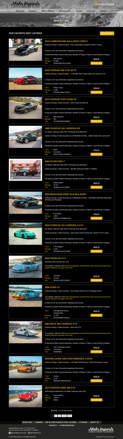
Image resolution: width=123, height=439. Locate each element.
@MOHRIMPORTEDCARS (18, 433)
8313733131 (31, 428)
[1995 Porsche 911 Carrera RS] (25, 137)
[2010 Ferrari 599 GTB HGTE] (25, 79)
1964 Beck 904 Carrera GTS (61, 324)
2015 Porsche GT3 (55, 258)
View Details (96, 63)
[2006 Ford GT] (25, 296)
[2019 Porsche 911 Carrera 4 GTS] (25, 234)
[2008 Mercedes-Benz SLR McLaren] (25, 203)
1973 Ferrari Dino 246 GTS (60, 387)
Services (32, 11)
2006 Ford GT (52, 287)
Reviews (79, 11)
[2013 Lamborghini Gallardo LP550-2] (25, 50)
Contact (103, 11)
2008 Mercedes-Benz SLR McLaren (65, 194)
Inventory (20, 11)
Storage (84, 422)
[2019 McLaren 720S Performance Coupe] (25, 367)
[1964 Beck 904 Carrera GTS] (25, 332)
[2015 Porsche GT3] (25, 267)
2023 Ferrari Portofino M (60, 99)
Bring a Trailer (47, 11)
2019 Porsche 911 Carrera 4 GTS (64, 225)
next (64, 416)
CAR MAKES (106, 33)
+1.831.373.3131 (106, 4)
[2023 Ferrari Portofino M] (25, 108)
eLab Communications (108, 436)
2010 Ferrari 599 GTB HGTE (60, 70)
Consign (39, 422)
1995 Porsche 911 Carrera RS (62, 128)
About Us (91, 11)
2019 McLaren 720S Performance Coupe (69, 358)
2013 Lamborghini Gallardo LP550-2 (66, 41)
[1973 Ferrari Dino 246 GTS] (25, 396)
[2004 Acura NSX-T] (25, 170)
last (69, 416)
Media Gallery (65, 11)
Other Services (67, 425)
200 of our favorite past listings (61, 422)
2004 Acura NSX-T (55, 161)
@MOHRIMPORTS (35, 433)
